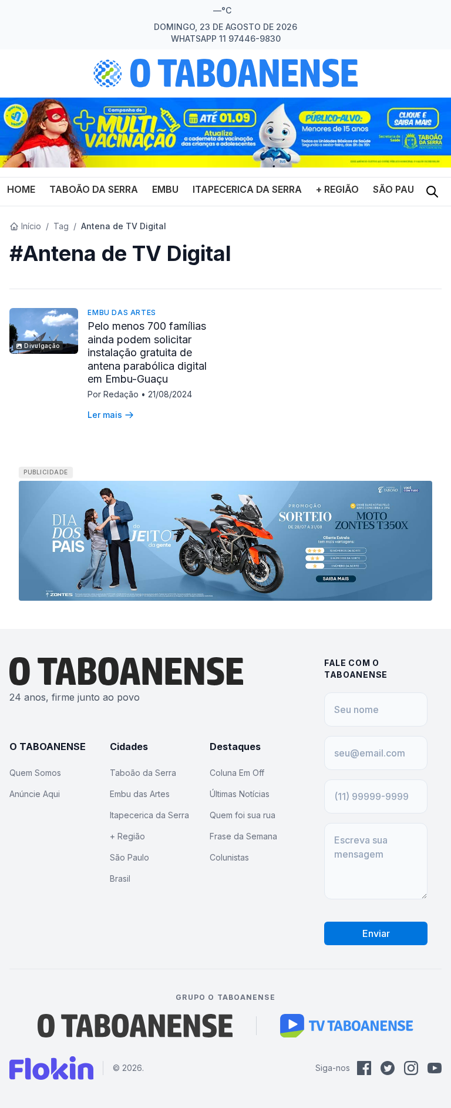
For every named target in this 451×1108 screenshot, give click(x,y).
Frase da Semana (243, 836)
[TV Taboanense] (346, 1025)
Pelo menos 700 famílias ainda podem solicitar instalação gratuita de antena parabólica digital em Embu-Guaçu (147, 352)
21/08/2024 (170, 394)
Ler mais (104, 415)
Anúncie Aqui (34, 794)
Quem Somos (35, 773)
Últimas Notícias (240, 794)
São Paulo (400, 189)
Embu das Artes (121, 312)
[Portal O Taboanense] (135, 1025)
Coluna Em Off (237, 773)
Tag (61, 226)
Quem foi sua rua (242, 815)
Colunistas (229, 857)
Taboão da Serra (93, 189)
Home (21, 189)
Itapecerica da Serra (247, 189)
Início (31, 226)
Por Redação (114, 394)
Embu (165, 189)
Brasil (120, 878)
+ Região (337, 189)
